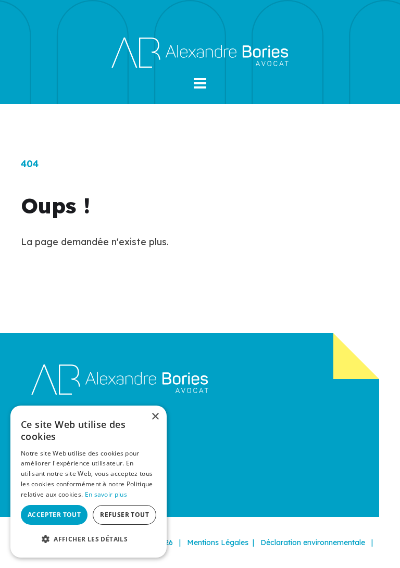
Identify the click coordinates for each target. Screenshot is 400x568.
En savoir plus (106, 494)
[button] (200, 83)
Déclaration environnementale (312, 542)
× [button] (155, 417)
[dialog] (88, 482)
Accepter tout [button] (54, 514)
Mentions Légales (217, 542)
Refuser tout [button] (124, 514)
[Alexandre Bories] (200, 52)
